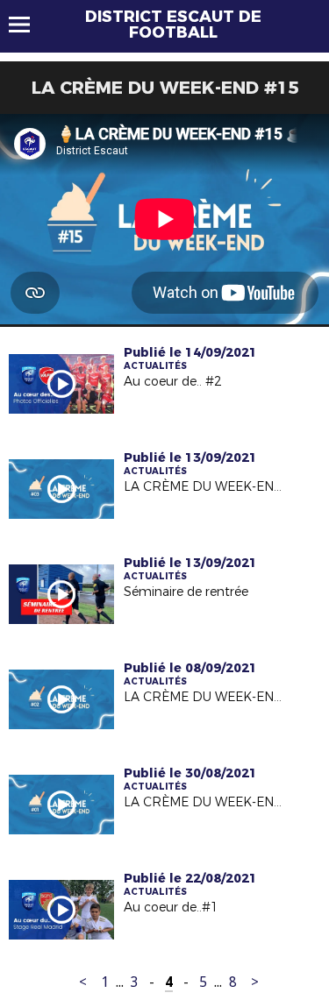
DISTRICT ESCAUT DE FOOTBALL (173, 24)
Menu (27, 24)
